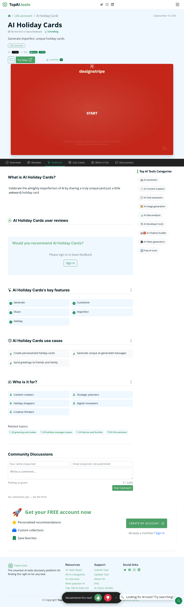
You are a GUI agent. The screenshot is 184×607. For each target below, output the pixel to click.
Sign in (70, 263)
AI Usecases (72, 579)
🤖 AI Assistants (148, 179)
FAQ (96, 583)
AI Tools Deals (73, 570)
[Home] (9, 16)
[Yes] (98, 597)
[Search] (178, 600)
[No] (108, 597)
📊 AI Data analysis (150, 215)
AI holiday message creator (57, 432)
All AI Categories (75, 574)
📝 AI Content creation (152, 188)
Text (16, 52)
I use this (55, 59)
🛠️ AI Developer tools (151, 224)
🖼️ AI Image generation (152, 206)
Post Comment (122, 488)
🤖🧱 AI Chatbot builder (153, 233)
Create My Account (144, 523)
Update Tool (101, 574)
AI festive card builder (91, 432)
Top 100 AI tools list (77, 588)
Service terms (131, 600)
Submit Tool (101, 570)
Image (34, 52)
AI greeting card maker (24, 432)
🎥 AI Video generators (152, 241)
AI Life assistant (118, 432)
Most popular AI (75, 583)
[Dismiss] (116, 597)
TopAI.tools (20, 565)
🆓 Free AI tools (148, 250)
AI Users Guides (103, 588)
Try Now (22, 60)
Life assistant (23, 16)
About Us (99, 579)
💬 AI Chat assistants (151, 197)
